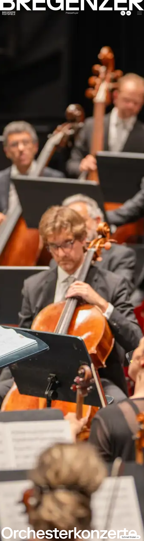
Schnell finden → (130, 537)
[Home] (23, 13)
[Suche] (123, 13)
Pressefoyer (72, 13)
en (128, 13)
